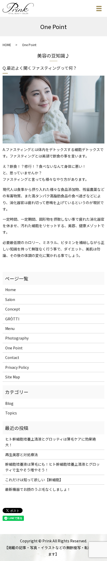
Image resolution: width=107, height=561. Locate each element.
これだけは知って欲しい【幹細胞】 (34, 479)
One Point (14, 347)
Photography (17, 338)
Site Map (12, 376)
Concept (12, 309)
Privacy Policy (17, 367)
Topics (11, 412)
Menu (10, 328)
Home (10, 289)
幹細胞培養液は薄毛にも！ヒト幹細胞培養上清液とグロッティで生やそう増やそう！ (52, 467)
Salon (10, 299)
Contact (12, 357)
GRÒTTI (12, 318)
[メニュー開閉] (99, 8)
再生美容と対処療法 (21, 454)
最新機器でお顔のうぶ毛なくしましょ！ (38, 489)
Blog (9, 403)
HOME (7, 44)
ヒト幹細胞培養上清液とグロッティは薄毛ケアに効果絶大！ (50, 441)
